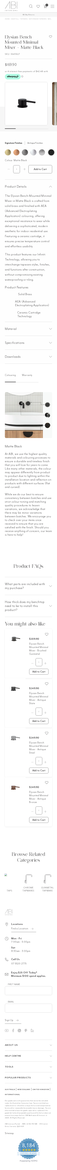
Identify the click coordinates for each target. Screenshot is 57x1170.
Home (7, 19)
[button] (31, 6)
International (12, 1094)
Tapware (24, 19)
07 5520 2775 (19, 963)
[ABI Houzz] (33, 1030)
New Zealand (23, 1089)
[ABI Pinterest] (27, 1030)
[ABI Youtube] (8, 1030)
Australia (10, 1089)
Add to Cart (40, 169)
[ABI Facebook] (14, 1030)
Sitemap (9, 1133)
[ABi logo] (8, 912)
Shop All (15, 19)
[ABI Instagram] (21, 1030)
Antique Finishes (35, 143)
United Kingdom (41, 1089)
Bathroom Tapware (38, 19)
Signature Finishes (13, 143)
